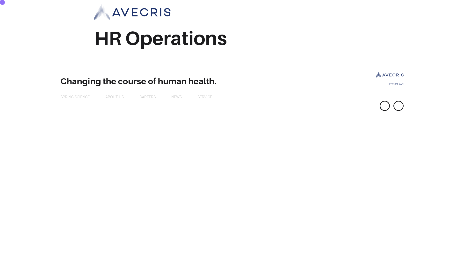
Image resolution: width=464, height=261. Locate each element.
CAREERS (147, 97)
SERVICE (204, 97)
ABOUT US (114, 97)
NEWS (176, 97)
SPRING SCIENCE (75, 97)
